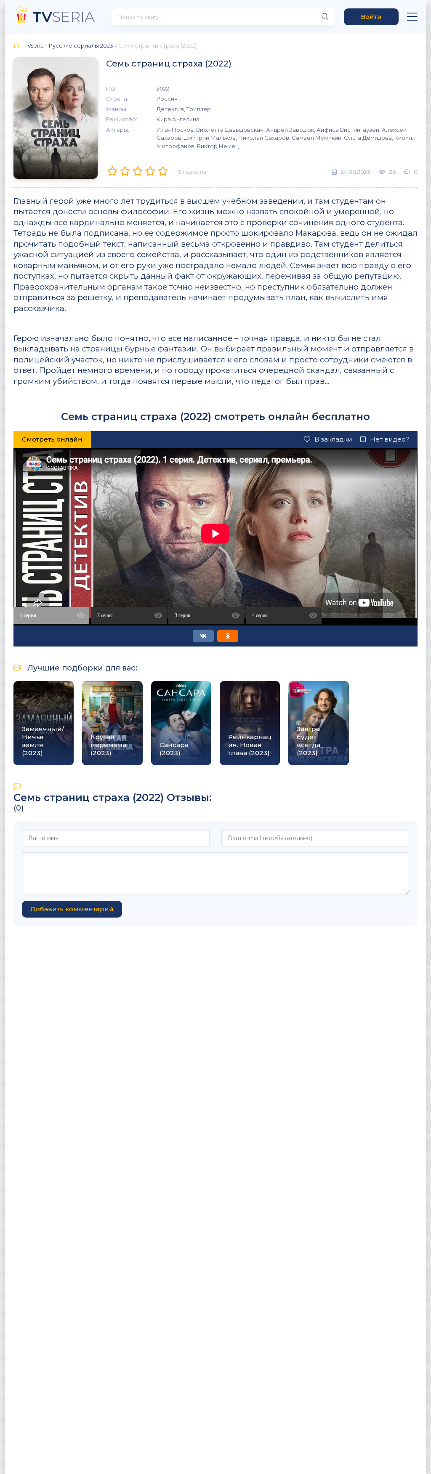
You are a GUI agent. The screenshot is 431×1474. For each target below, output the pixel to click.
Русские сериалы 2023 (81, 45)
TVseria (34, 45)
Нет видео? (389, 439)
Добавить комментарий (72, 909)
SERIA (63, 16)
